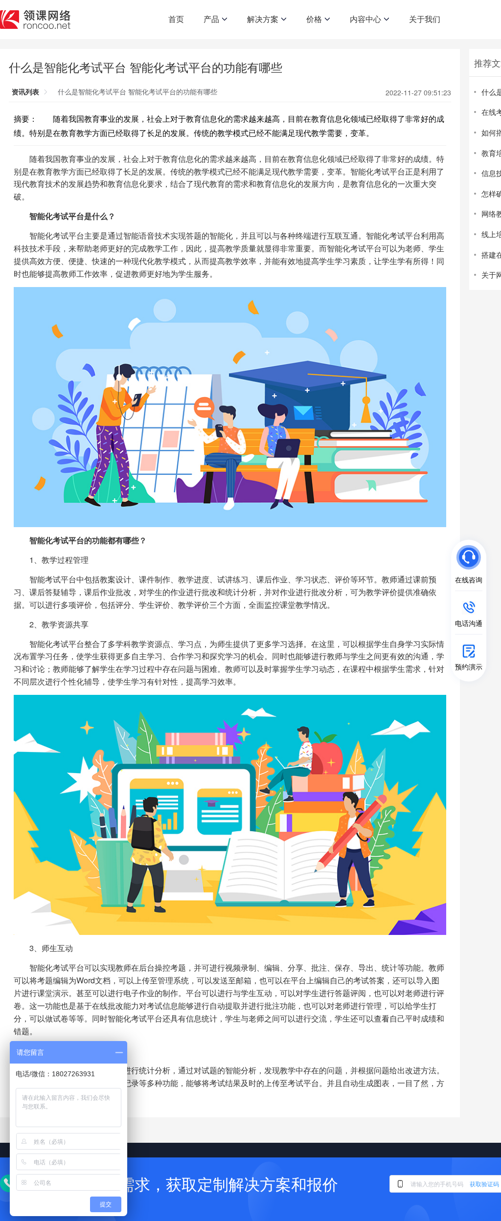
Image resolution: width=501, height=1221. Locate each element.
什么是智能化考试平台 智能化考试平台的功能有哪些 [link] (137, 91)
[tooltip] (390, 566)
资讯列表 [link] (25, 91)
